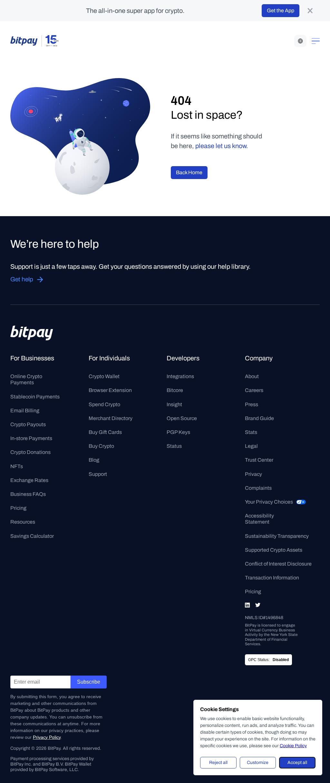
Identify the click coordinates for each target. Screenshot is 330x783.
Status (174, 446)
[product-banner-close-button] (310, 11)
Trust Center (259, 460)
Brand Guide (259, 418)
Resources (22, 522)
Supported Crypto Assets (273, 550)
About (252, 376)
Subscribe (88, 682)
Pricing (18, 508)
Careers (254, 390)
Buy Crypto (101, 446)
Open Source (182, 418)
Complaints (258, 488)
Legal (251, 446)
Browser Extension (110, 390)
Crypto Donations (30, 452)
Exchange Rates (29, 480)
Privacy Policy (47, 737)
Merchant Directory (110, 418)
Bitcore (175, 390)
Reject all (218, 762)
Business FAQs (28, 494)
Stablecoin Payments (35, 396)
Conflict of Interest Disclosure (278, 564)
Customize (257, 762)
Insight (174, 404)
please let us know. (221, 145)
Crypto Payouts (28, 424)
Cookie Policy (293, 745)
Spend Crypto (104, 404)
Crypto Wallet (104, 376)
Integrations (180, 376)
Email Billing (24, 410)
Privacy (253, 474)
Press (251, 404)
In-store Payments (31, 438)
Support (98, 474)
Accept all (297, 762)
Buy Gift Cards (105, 432)
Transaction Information (272, 577)
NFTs (16, 466)
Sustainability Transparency (277, 536)
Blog (94, 460)
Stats (251, 432)
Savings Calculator (32, 536)
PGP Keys (178, 432)
